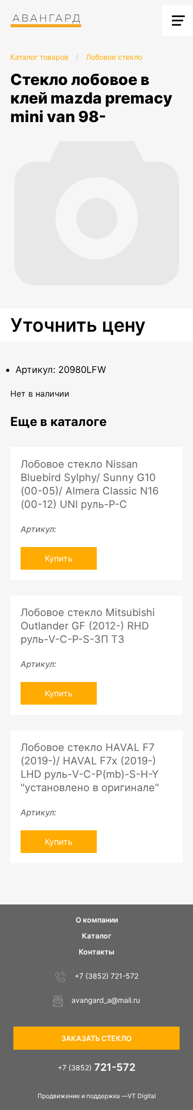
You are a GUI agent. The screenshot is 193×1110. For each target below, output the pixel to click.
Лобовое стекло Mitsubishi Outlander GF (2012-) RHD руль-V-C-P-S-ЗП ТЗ (88, 625)
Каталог (96, 935)
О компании (97, 919)
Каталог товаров (39, 57)
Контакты (96, 951)
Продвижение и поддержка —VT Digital (97, 1096)
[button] (184, 145)
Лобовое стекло (114, 57)
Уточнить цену (78, 325)
